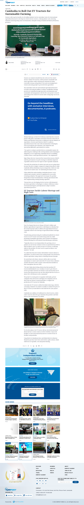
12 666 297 (42, 492)
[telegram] (35, 69)
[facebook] (27, 69)
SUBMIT (33, 394)
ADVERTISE (62, 1)
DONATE (33, 363)
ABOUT (66, 1)
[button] (54, 69)
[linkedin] (32, 69)
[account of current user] (75, 5)
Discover (7, 5)
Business (13, 5)
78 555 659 (49, 492)
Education (28, 5)
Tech (17, 5)
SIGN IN (76, 1)
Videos (43, 5)
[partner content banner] (42, 116)
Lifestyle (22, 5)
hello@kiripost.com (41, 495)
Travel (38, 5)
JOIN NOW (32, 377)
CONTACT (72, 1)
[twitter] (29, 69)
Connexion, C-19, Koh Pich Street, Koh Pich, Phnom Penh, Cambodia (54, 490)
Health (34, 5)
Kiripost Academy (50, 5)
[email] (38, 69)
